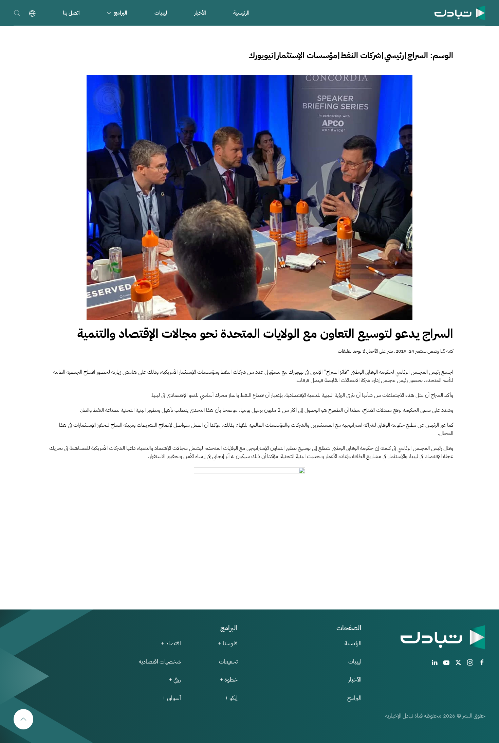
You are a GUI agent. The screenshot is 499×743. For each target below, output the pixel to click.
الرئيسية (241, 13)
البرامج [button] (120, 13)
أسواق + (171, 698)
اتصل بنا (71, 13)
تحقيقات (228, 661)
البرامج (354, 698)
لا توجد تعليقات (351, 351)
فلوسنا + (228, 643)
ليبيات (160, 13)
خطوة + (229, 679)
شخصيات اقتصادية (160, 661)
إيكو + (231, 698)
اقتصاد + (171, 643)
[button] (17, 12)
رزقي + (175, 679)
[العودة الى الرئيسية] (460, 12)
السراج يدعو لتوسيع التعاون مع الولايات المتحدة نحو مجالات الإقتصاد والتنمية (265, 333)
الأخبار (200, 13)
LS (442, 351)
